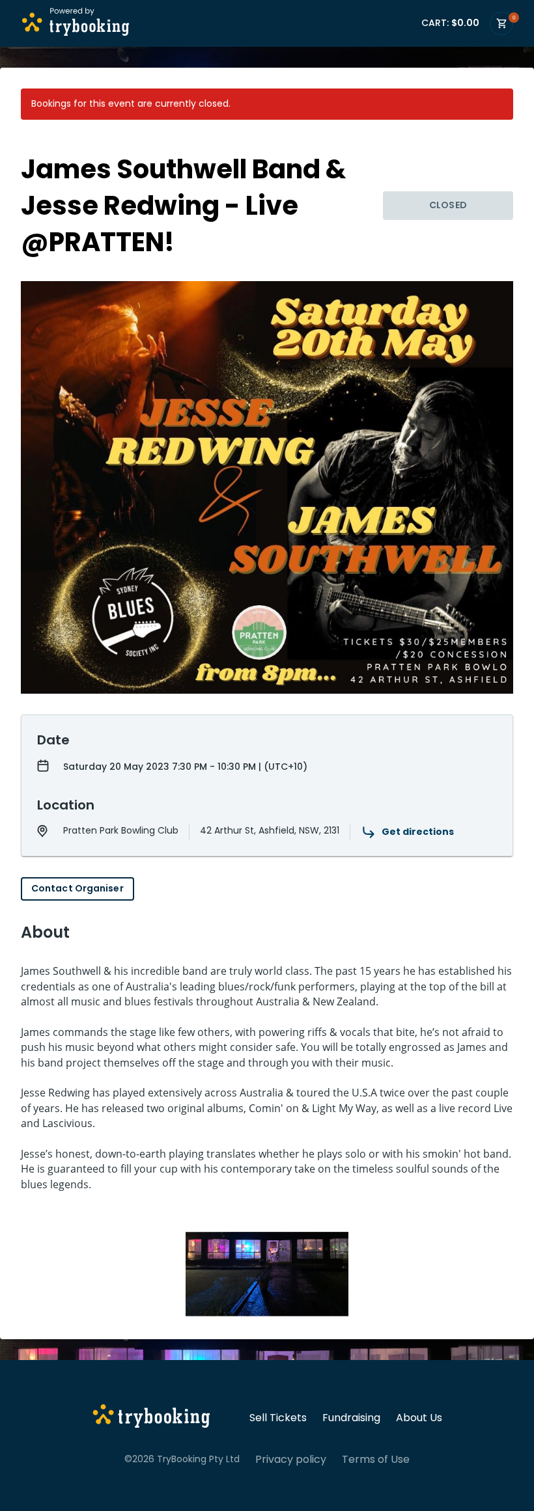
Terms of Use (376, 1459)
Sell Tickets (278, 1418)
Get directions (418, 831)
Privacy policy (290, 1459)
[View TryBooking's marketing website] (151, 1418)
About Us (419, 1418)
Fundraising (351, 1418)
